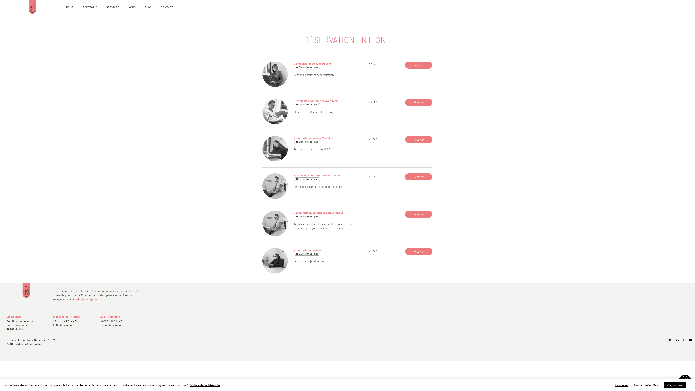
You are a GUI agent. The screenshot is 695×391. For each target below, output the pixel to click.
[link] (327, 63)
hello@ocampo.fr (86, 299)
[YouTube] (690, 340)
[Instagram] (671, 340)
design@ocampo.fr (112, 325)
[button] (113, 7)
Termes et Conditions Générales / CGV (30, 340)
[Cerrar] (690, 385)
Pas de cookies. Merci (646, 385)
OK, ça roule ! (675, 385)
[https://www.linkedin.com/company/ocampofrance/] (677, 340)
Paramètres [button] (621, 385)
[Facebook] (684, 340)
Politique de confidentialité (23, 344)
